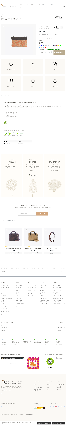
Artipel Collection (57, 288)
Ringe (2, 300)
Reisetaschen (4, 293)
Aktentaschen (18, 285)
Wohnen (59, 330)
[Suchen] (60, 6)
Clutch (2, 290)
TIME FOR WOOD (35, 268)
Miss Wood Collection (58, 298)
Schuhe (3, 314)
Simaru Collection (57, 295)
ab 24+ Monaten (32, 288)
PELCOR (18, 268)
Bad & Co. (60, 325)
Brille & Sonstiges (5, 311)
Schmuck (17, 297)
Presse (48, 386)
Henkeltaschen (4, 285)
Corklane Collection (57, 292)
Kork (48, 389)
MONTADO (53, 268)
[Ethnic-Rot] (56, 45)
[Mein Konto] (64, 6)
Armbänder (3, 297)
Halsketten (3, 295)
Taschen (30, 292)
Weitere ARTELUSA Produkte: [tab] (9, 220)
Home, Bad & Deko (5, 309)
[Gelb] (58, 45)
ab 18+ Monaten (32, 287)
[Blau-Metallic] (43, 45)
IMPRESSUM (30, 414)
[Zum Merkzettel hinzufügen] (3, 26)
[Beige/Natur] (39, 45)
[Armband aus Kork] (52, 237)
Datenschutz (37, 386)
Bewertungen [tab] (11, 95)
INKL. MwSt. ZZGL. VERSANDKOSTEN (48, 34)
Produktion (3, 325)
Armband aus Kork (52, 248)
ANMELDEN (42, 213)
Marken (48, 390)
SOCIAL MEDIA (54, 403)
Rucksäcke (3, 292)
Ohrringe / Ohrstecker (6, 298)
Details (52, 253)
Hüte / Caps (4, 306)
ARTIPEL (63, 271)
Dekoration (60, 328)
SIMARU (3, 271)
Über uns (49, 384)
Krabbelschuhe (31, 293)
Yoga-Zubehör (4, 313)
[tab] (4, 96)
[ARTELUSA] (59, 18)
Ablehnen (40, 423)
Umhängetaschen (5, 287)
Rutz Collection (56, 301)
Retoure (59, 389)
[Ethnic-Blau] (55, 45)
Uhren (2, 305)
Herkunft (3, 328)
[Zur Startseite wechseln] (8, 5)
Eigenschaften (4, 330)
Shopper (3, 288)
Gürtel (2, 303)
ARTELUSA (25, 268)
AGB (35, 384)
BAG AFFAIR (4, 268)
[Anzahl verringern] (46, 52)
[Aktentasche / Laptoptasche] (13, 237)
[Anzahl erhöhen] (49, 52)
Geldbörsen (4, 301)
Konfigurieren (47, 423)
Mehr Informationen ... (7, 423)
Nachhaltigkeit (4, 327)
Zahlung (59, 386)
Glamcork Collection (57, 300)
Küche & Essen (61, 327)
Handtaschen (43, 285)
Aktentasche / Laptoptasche (14, 248)
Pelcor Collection (57, 290)
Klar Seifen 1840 (56, 297)
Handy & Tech (4, 308)
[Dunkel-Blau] (53, 45)
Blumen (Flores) (48, 45)
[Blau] (41, 45)
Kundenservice (60, 384)
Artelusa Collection (57, 285)
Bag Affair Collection (57, 293)
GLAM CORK (62, 268)
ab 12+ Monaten (32, 285)
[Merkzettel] (62, 6)
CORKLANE (45, 268)
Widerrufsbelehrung (38, 387)
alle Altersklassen (32, 290)
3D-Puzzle (30, 295)
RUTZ (11, 268)
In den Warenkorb (58, 52)
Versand (59, 387)
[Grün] (60, 45)
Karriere (49, 387)
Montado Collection (57, 287)
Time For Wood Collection (59, 303)
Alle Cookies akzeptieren (58, 423)
